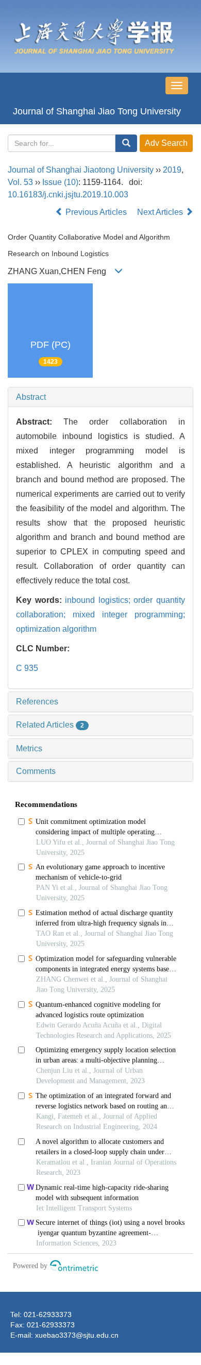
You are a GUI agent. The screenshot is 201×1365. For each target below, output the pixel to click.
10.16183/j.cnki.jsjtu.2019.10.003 (68, 194)
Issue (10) (60, 182)
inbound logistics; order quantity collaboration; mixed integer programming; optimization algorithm (100, 614)
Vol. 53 (20, 182)
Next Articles (161, 212)
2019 (172, 169)
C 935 (27, 668)
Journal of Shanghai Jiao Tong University (97, 111)
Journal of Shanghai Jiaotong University (81, 169)
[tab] (100, 397)
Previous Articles (96, 212)
